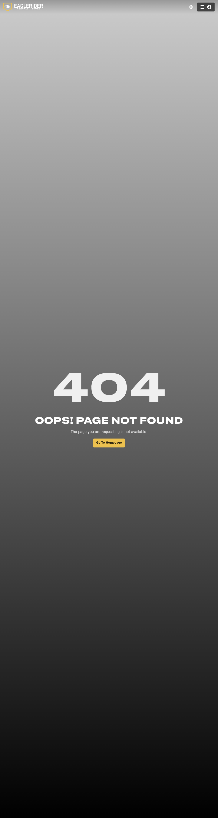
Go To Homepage (109, 442)
